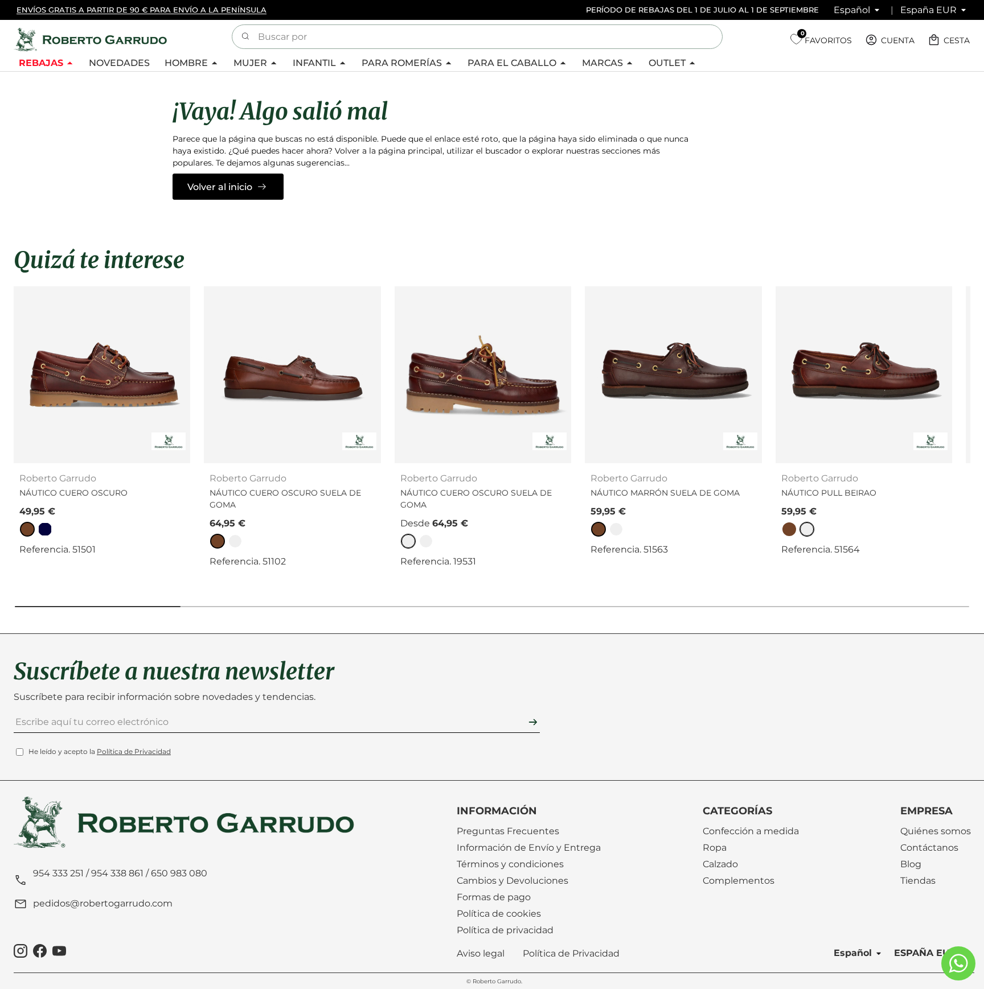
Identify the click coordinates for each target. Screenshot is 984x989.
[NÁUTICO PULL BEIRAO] (864, 374)
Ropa (715, 847)
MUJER (250, 62)
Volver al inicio (219, 187)
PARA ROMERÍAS (402, 62)
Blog (910, 864)
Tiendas (918, 880)
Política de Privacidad (134, 751)
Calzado (720, 864)
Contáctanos (929, 847)
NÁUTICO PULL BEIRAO (828, 493)
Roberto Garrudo (497, 981)
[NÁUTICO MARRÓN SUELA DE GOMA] (673, 374)
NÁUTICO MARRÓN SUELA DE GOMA (665, 493)
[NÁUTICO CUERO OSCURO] (102, 374)
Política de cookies (499, 913)
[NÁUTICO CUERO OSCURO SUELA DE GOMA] (292, 374)
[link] (27, 529)
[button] (950, 39)
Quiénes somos (935, 831)
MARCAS (602, 62)
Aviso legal (481, 953)
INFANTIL (314, 62)
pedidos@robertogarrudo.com (103, 903)
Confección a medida (751, 831)
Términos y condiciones (510, 864)
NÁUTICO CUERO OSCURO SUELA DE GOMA (285, 499)
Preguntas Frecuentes (508, 831)
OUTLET (667, 62)
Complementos (738, 880)
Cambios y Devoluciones (512, 880)
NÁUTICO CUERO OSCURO (73, 493)
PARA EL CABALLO (512, 62)
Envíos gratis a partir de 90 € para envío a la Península (141, 9)
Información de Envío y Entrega (529, 847)
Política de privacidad (505, 930)
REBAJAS (41, 62)
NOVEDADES (119, 62)
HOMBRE (186, 62)
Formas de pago (494, 897)
